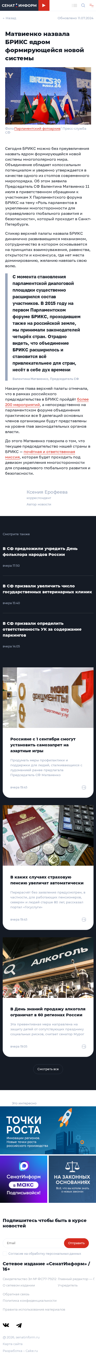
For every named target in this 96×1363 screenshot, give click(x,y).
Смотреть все (48, 1069)
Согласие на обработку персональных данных (44, 1253)
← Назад (9, 18)
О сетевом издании (19, 1285)
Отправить (76, 1243)
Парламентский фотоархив (37, 128)
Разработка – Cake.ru (20, 1351)
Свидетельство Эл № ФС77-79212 (29, 1279)
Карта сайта (13, 1344)
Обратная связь (16, 1294)
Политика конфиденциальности (30, 1300)
